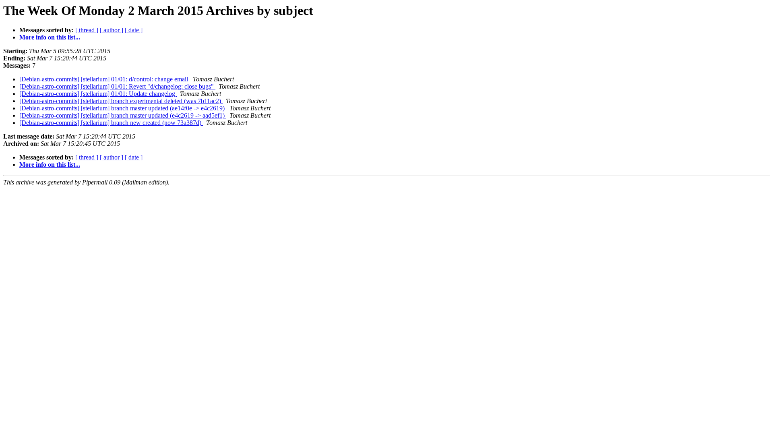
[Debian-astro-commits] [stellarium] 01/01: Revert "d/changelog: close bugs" (117, 86)
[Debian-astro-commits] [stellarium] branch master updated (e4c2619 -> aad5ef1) (122, 115)
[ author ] (111, 30)
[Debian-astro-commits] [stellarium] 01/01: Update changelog (98, 93)
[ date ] (134, 30)
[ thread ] (86, 30)
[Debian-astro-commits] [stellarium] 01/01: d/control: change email (104, 79)
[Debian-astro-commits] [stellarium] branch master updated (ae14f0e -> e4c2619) (122, 108)
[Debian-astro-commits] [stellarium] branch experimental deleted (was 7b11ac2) (121, 100)
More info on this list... (49, 37)
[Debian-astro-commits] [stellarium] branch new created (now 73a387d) (111, 122)
